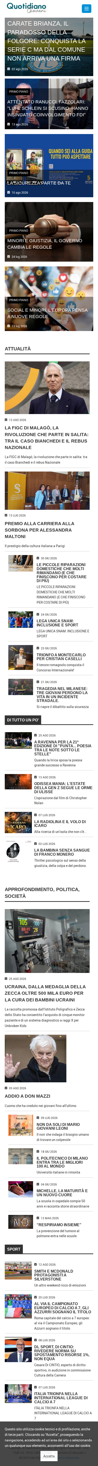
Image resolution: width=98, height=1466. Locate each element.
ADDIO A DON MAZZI (27, 1096)
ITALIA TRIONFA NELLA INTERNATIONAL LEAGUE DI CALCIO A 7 (61, 1398)
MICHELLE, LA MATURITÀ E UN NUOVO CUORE (62, 1193)
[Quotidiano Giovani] (27, 7)
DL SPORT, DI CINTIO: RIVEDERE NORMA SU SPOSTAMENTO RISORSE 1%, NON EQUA (61, 1353)
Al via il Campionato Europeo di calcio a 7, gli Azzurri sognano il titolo (62, 1308)
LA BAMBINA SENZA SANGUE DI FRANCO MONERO (62, 852)
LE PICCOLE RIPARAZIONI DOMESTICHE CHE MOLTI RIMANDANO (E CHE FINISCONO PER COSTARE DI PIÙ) (62, 573)
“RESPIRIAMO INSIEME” (59, 1225)
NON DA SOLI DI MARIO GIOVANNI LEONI (58, 1127)
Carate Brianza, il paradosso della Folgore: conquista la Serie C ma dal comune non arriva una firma (46, 41)
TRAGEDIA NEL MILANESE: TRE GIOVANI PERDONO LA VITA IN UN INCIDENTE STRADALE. (62, 695)
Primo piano (18, 91)
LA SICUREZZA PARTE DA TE (39, 182)
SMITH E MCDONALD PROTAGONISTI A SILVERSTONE (53, 1275)
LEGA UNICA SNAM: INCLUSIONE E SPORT (57, 623)
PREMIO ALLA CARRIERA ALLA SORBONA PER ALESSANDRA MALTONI (39, 530)
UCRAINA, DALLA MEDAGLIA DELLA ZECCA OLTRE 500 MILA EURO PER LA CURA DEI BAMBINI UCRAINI (45, 993)
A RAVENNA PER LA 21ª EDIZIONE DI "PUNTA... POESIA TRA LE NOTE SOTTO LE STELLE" (62, 748)
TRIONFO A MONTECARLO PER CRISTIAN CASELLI (61, 657)
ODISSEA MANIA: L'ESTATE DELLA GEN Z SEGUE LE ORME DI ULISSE (63, 788)
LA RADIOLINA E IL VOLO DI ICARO (60, 824)
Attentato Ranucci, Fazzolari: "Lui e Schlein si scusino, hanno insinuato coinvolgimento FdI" (47, 108)
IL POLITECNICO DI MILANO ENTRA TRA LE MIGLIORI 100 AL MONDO (62, 1162)
